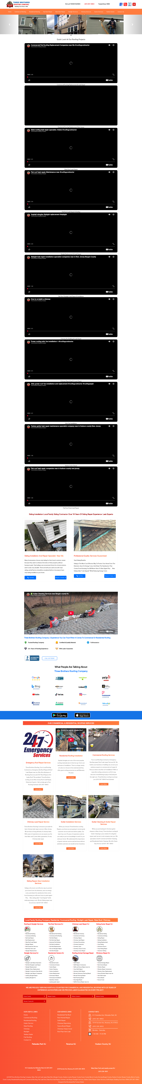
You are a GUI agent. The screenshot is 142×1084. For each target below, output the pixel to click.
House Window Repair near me (105, 973)
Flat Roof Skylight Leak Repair (33, 965)
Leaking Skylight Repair (32, 975)
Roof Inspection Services (32, 946)
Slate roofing (28, 1026)
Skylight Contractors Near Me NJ (34, 971)
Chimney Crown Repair (79, 950)
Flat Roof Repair (47, 12)
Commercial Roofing (20, 12)
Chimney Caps (77, 946)
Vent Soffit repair (102, 975)
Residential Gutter (54, 962)
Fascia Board (101, 977)
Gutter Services (98, 12)
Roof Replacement (30, 940)
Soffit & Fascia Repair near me (81, 982)
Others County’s (76, 996)
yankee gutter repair (55, 982)
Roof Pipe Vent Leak (31, 948)
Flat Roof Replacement (55, 946)
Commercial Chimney (79, 936)
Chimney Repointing (64, 1023)
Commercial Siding (102, 936)
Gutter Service (28, 1023)
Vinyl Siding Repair (102, 948)
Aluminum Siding (102, 950)
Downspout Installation (55, 977)
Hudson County (100, 996)
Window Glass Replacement (105, 971)
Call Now (31, 577)
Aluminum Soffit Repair (79, 971)
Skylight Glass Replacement (33, 969)
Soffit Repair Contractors (80, 965)
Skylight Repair (29, 944)
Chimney (27, 1029)
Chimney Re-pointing (79, 942)
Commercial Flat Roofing (56, 936)
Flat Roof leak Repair (55, 940)
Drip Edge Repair (78, 980)
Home (9, 12)
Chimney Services (86, 12)
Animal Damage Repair (103, 962)
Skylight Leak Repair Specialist (33, 962)
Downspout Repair (54, 975)
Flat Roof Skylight (54, 950)
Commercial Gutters (55, 965)
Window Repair (101, 967)
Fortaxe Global (79, 1082)
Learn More (71, 777)
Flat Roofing (28, 1037)
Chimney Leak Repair (79, 940)
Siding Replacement (103, 942)
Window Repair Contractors (105, 969)
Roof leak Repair (30, 938)
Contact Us (121, 12)
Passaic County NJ (29, 1001)
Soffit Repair (77, 962)
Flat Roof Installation (55, 944)
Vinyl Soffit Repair (78, 969)
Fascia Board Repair (64, 1026)
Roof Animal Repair (102, 965)
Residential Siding (102, 933)
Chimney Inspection (79, 944)
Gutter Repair (53, 967)
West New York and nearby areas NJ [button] (103, 1068)
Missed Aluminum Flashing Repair (82, 973)
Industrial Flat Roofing (55, 942)
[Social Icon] (59, 678)
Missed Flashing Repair (80, 975)
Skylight (26, 1031)
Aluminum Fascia (102, 946)
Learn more (38, 789)
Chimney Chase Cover (64, 1029)
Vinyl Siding (101, 944)
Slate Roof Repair (60, 12)
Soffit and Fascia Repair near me (82, 967)
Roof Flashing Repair (79, 977)
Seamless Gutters (54, 980)
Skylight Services (73, 12)
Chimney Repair (78, 938)
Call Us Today (50, 658)
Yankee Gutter (110, 12)
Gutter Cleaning (54, 969)
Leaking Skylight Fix (31, 977)
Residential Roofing (34, 12)
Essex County (27, 996)
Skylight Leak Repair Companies (34, 973)
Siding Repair (101, 938)
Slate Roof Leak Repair (31, 942)
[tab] (34, 996)
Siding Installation (102, 940)
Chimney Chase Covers (80, 948)
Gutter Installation (54, 971)
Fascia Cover (101, 980)
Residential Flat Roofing (55, 933)
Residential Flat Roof (64, 1015)
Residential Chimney (79, 933)
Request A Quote (60, 577)
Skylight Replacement (31, 950)
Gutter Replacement (55, 973)
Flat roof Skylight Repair (56, 948)
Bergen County (51, 996)
